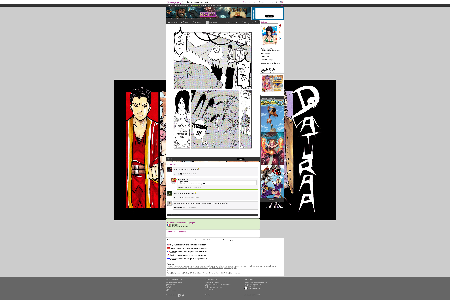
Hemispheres (177, 266)
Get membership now (214, 5)
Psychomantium (215, 266)
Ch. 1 (206, 18)
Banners (168, 288)
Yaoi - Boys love (235, 273)
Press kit (168, 286)
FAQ (206, 286)
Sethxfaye (267, 266)
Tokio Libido (225, 266)
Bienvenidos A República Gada (177, 268)
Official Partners (171, 291)
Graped (273, 266)
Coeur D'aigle (228, 268)
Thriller (226, 273)
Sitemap (207, 295)
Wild (235, 268)
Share (187, 22)
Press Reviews (170, 284)
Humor (195, 273)
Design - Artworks (177, 273)
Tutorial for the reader (212, 283)
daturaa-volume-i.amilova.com (270, 63)
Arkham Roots (233, 266)
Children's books (203, 273)
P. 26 (211, 18)
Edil (210, 268)
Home (168, 18)
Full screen (198, 22)
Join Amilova (246, 2)
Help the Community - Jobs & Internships (218, 284)
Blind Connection (257, 266)
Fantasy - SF (188, 273)
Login (254, 2)
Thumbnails (213, 22)
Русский (173, 259)
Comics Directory (177, 18)
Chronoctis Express (188, 266)
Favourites (174, 22)
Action (193, 18)
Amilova (169, 266)
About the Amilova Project (174, 283)
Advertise (169, 289)
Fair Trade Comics (250, 286)
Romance (212, 273)
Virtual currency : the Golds (213, 288)
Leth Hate (215, 268)
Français (174, 225)
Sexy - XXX (219, 273)
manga (187, 18)
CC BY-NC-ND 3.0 (254, 288)
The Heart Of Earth (245, 266)
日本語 (172, 255)
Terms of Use (209, 289)
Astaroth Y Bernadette (201, 268)
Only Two (191, 268)
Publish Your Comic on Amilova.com (255, 283)
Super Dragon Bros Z (202, 266)
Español (172, 248)
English (172, 245)
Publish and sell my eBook (252, 284)
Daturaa (199, 18)
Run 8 (221, 268)
